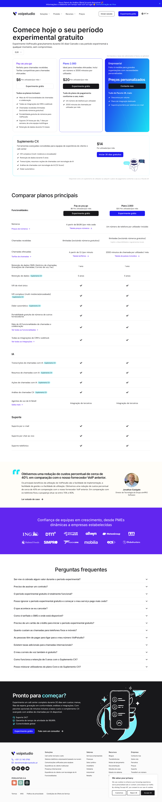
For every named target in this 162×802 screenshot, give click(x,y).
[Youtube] (27, 768)
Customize (119, 793)
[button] (81, 579)
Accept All (148, 793)
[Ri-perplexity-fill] (27, 782)
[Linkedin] (14, 768)
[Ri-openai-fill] (20, 782)
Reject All (133, 793)
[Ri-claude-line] (14, 782)
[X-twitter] (23, 768)
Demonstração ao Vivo (106, 4)
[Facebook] (18, 768)
